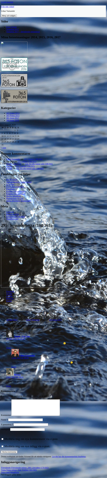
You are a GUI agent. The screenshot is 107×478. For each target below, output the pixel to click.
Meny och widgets (9, 16)
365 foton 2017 (12, 118)
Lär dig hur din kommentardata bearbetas (69, 456)
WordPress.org (12, 219)
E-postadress (7, 424)
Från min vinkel (7, 6)
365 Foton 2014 (12, 113)
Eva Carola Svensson (15, 187)
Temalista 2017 (12, 29)
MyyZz (17, 375)
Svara (8, 348)
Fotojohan (10, 189)
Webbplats (5, 429)
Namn (4, 420)
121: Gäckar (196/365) (33, 159)
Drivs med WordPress (10, 472)
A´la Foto (10, 184)
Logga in (10, 212)
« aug (3, 148)
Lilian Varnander (13, 159)
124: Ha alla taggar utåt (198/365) (39, 164)
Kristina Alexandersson (15, 191)
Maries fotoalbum (13, 196)
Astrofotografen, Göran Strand (18, 182)
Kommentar (6, 415)
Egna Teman (11, 27)
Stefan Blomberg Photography (18, 201)
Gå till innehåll (7, 2)
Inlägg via (12, 214)
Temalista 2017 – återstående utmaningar (23, 32)
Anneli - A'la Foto (13, 164)
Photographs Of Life (14, 198)
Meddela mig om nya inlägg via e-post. (27, 446)
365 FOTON (11, 180)
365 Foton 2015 (12, 116)
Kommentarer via (15, 216)
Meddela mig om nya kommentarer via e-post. (31, 439)
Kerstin (9, 166)
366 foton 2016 (12, 120)
